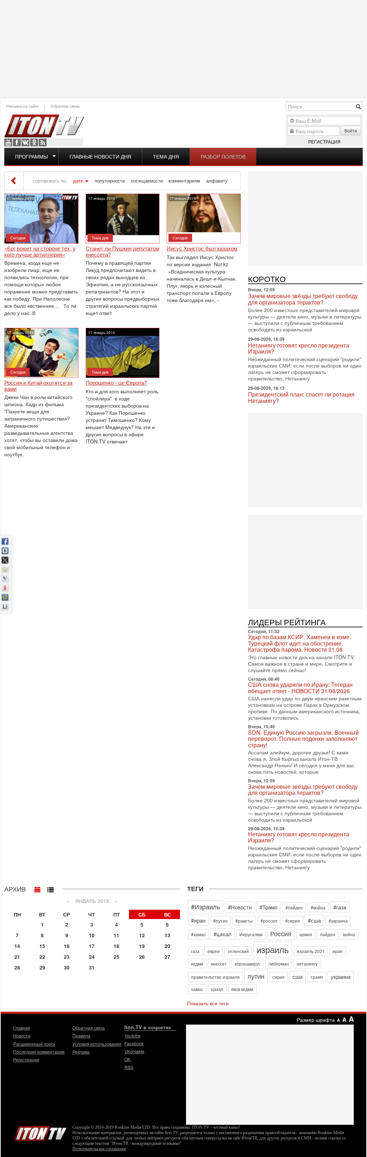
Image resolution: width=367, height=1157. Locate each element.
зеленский (238, 951)
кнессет (219, 964)
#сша (314, 920)
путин (256, 976)
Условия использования (96, 1044)
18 (116, 945)
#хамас (198, 934)
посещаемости (147, 181)
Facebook (17, 142)
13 (167, 935)
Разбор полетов (223, 156)
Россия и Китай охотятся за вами (38, 386)
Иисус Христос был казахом (202, 249)
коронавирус (248, 964)
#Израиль (205, 906)
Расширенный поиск (34, 1044)
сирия (278, 977)
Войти (350, 130)
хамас (197, 989)
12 (142, 935)
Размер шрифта (316, 1019)
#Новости (240, 907)
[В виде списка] (50, 888)
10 (92, 935)
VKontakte (25, 142)
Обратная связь (65, 106)
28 (17, 967)
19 (142, 945)
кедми (197, 964)
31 (92, 967)
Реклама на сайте (22, 106)
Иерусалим (250, 934)
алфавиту (217, 181)
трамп (316, 977)
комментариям (184, 181)
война (349, 934)
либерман (278, 964)
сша (297, 976)
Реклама (81, 1052)
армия (305, 934)
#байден (294, 907)
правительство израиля (215, 977)
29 (42, 967)
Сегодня (17, 237)
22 (42, 956)
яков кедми (242, 989)
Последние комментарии (39, 1052)
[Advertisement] (183, 48)
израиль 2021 (311, 951)
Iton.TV (40, 1132)
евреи (214, 951)
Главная (21, 1028)
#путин (220, 921)
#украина (338, 921)
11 (116, 935)
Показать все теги (208, 1003)
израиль (273, 949)
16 (67, 945)
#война (318, 907)
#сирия (292, 921)
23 (67, 956)
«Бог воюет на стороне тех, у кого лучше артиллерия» (40, 251)
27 (167, 956)
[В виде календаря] (37, 888)
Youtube (8, 142)
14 (17, 945)
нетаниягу (307, 964)
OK (34, 142)
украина (341, 976)
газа (195, 951)
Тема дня (166, 156)
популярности (110, 181)
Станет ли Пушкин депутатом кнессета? (122, 251)
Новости (21, 1035)
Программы (31, 156)
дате (78, 181)
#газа (339, 907)
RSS (43, 142)
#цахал (223, 934)
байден (327, 934)
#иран (198, 920)
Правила (81, 1035)
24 (92, 956)
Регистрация (324, 141)
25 (116, 956)
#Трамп (268, 907)
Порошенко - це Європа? (116, 383)
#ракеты (244, 921)
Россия (280, 933)
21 (17, 956)
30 (67, 967)
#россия (269, 921)
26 (142, 956)
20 (167, 945)
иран (338, 951)
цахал (217, 989)
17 (92, 945)
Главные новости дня (100, 156)
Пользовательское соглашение (99, 1148)
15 (42, 945)
